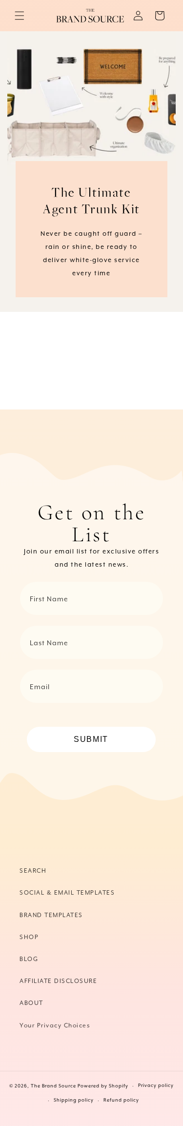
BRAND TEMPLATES (51, 915)
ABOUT (31, 1003)
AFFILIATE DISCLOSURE (58, 981)
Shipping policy (74, 1100)
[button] (19, 15)
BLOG (29, 959)
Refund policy (121, 1100)
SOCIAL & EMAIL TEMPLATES (67, 893)
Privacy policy (156, 1085)
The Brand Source (53, 1086)
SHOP (29, 937)
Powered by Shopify (103, 1086)
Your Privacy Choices (55, 1025)
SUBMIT (91, 739)
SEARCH (33, 871)
